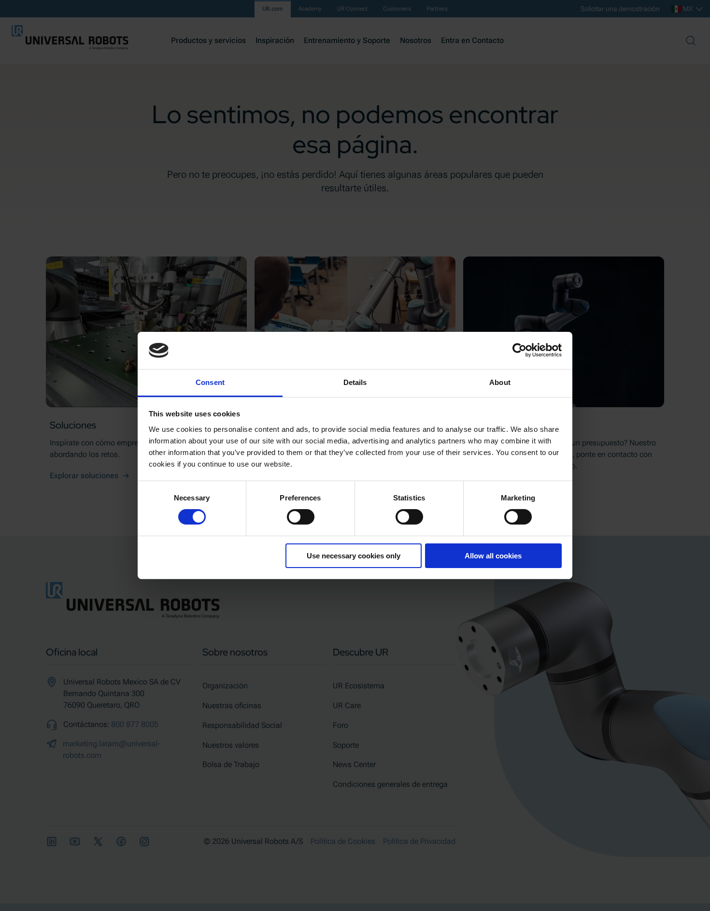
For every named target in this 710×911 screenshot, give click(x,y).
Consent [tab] (210, 382)
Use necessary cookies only (353, 556)
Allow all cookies (493, 556)
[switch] (300, 517)
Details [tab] (355, 382)
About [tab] (500, 382)
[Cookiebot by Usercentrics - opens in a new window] (519, 350)
